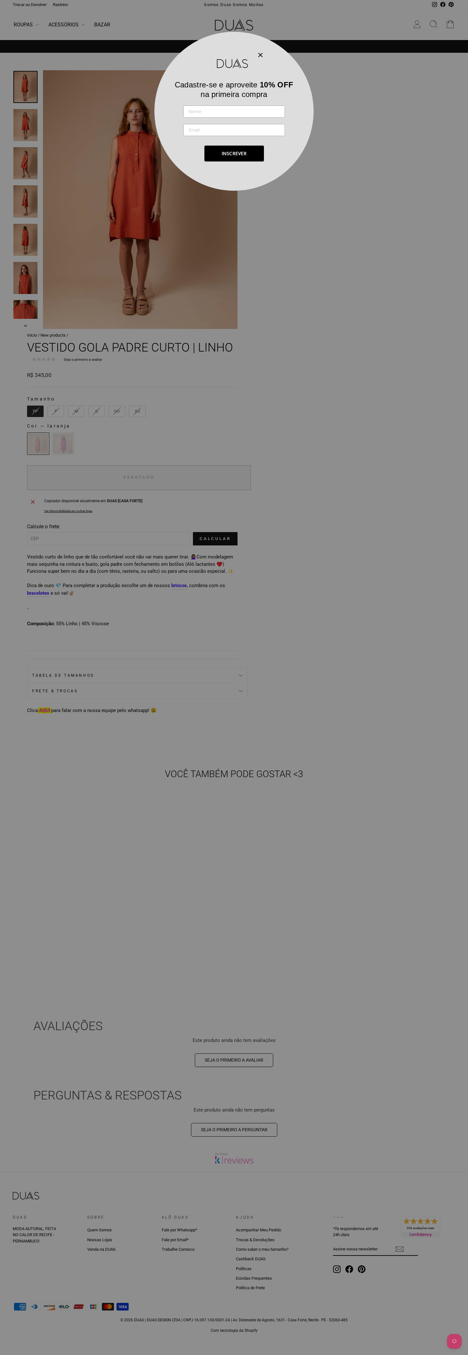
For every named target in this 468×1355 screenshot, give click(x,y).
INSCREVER (234, 153)
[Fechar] (260, 54)
